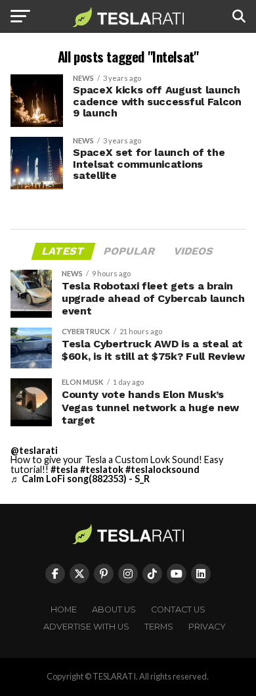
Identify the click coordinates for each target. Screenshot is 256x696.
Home (64, 609)
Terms (158, 627)
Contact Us (178, 609)
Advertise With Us (86, 627)
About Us (114, 609)
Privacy (207, 627)
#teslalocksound (162, 469)
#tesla (64, 469)
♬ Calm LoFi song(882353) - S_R (80, 478)
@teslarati (34, 450)
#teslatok (101, 469)
